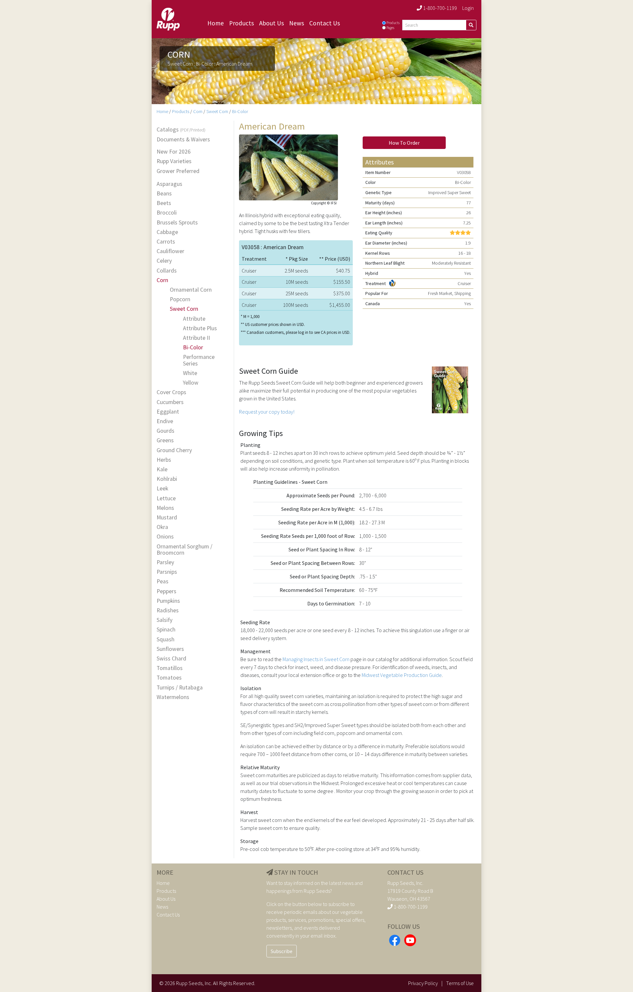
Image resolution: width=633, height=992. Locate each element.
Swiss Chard (171, 659)
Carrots (166, 242)
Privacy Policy (423, 983)
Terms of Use (460, 983)
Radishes (168, 610)
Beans (164, 193)
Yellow (190, 383)
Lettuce (166, 498)
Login (468, 8)
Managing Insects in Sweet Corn (316, 659)
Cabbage (167, 232)
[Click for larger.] (288, 166)
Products (241, 23)
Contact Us (324, 23)
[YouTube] (410, 939)
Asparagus (169, 184)
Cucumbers (170, 402)
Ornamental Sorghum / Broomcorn (184, 549)
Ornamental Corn (191, 290)
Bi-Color (240, 111)
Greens (165, 440)
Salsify (164, 620)
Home (215, 23)
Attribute (194, 319)
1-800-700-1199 (439, 8)
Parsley (165, 562)
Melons (165, 508)
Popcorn (180, 299)
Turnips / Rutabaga (180, 688)
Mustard (167, 517)
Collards (167, 271)
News (296, 23)
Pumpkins (168, 601)
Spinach (166, 630)
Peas (162, 581)
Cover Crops (171, 392)
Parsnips (167, 572)
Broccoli (167, 213)
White (190, 373)
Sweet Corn (217, 111)
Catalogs (181, 130)
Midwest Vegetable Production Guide (402, 675)
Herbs (164, 460)
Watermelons (173, 697)
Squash (165, 639)
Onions (165, 537)
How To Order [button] (404, 142)
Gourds (165, 431)
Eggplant (168, 412)
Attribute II (196, 338)
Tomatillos (170, 668)
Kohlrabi (167, 479)
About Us (271, 23)
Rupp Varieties (174, 161)
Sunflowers (170, 649)
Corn (197, 111)
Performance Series (199, 360)
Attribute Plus (200, 328)
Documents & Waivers (183, 139)
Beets (164, 203)
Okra (162, 527)
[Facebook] (395, 939)
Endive (165, 421)
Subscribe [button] (281, 951)
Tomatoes (169, 678)
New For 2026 (174, 152)
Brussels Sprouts (177, 222)
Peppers (166, 591)
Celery (164, 261)
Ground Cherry (174, 450)
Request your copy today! (266, 411)
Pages (390, 27)
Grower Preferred (178, 171)
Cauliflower (170, 251)
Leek (162, 488)
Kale (162, 469)
